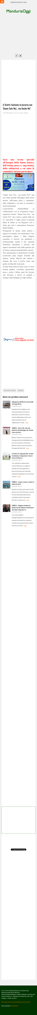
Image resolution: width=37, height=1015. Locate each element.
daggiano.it (14, 1006)
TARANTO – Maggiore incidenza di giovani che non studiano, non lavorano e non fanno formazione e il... (23, 507)
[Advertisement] (18, 33)
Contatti (27, 1002)
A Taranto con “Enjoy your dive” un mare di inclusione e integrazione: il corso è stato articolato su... (22, 456)
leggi (26, 422)
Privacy (3, 1002)
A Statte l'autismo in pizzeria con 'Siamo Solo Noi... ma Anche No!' (17, 106)
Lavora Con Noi (12, 1002)
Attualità (20, 390)
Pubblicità (21, 1002)
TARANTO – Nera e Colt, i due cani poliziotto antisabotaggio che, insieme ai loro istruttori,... (22, 430)
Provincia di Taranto (10, 390)
